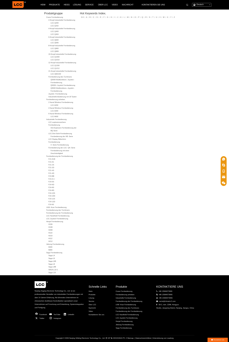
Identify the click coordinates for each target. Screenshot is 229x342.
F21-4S (51, 170)
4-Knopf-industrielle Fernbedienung (61, 28)
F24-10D (51, 196)
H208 (50, 230)
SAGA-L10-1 (53, 270)
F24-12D (51, 202)
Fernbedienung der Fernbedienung (59, 156)
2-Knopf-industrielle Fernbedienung (61, 20)
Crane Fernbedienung (54, 17)
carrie (161, 301)
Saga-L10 (52, 272)
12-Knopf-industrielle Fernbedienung (62, 63)
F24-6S (51, 182)
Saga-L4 (51, 255)
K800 (50, 250)
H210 (50, 236)
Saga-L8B (52, 267)
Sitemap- (131, 338)
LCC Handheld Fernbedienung (57, 216)
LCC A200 (54, 105)
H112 (50, 238)
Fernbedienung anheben (55, 99)
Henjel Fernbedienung (54, 221)
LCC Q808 (55, 51)
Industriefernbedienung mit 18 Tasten (62, 97)
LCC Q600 (55, 40)
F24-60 (51, 204)
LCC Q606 (55, 43)
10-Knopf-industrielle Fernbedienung (62, 54)
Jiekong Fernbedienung (55, 244)
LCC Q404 (55, 34)
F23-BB (51, 176)
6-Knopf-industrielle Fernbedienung (61, 37)
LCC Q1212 (55, 68)
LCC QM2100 (56, 74)
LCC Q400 (55, 31)
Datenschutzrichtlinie (143, 338)
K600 (50, 247)
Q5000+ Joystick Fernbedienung (63, 85)
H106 (50, 224)
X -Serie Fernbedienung (60, 145)
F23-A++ (51, 179)
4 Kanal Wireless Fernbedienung (60, 108)
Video (91, 311)
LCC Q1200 (55, 65)
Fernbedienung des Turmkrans (60, 77)
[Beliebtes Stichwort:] (187, 5)
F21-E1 (51, 162)
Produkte (92, 295)
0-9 (82, 17)
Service (91, 301)
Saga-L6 (51, 258)
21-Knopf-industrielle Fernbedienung (62, 71)
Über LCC (92, 305)
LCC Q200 (55, 23)
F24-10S (51, 193)
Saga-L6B (52, 261)
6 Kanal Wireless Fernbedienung (60, 114)
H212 (50, 241)
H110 (50, 233)
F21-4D (51, 173)
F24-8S (51, 187)
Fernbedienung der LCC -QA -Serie (61, 148)
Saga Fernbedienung (54, 253)
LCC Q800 (55, 48)
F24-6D (51, 184)
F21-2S (51, 165)
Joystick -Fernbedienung (57, 94)
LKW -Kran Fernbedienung (56, 207)
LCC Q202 (55, 26)
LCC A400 (54, 111)
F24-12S (51, 199)
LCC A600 (54, 116)
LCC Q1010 (55, 60)
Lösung (91, 298)
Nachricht (92, 308)
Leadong (170, 338)
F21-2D (51, 167)
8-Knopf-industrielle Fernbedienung (61, 45)
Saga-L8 (51, 264)
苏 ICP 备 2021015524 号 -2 (116, 338)
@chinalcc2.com (169, 301)
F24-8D (51, 190)
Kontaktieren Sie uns (96, 315)
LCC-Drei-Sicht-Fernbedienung (60, 133)
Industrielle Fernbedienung (56, 119)
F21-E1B (51, 159)
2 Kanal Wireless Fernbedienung (60, 102)
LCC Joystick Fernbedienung (57, 219)
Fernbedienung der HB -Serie (62, 136)
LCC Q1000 (55, 57)
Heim (91, 291)
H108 (50, 227)
